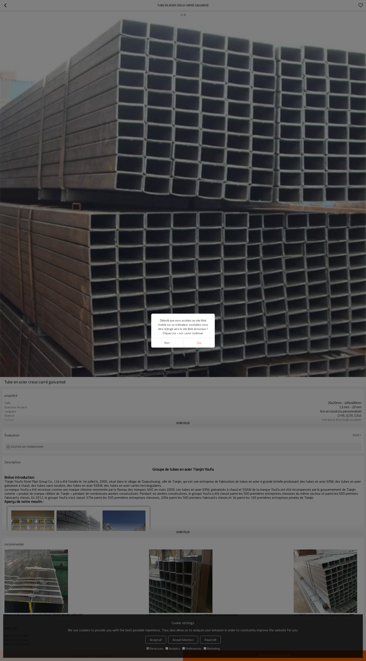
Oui (199, 342)
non (167, 342)
